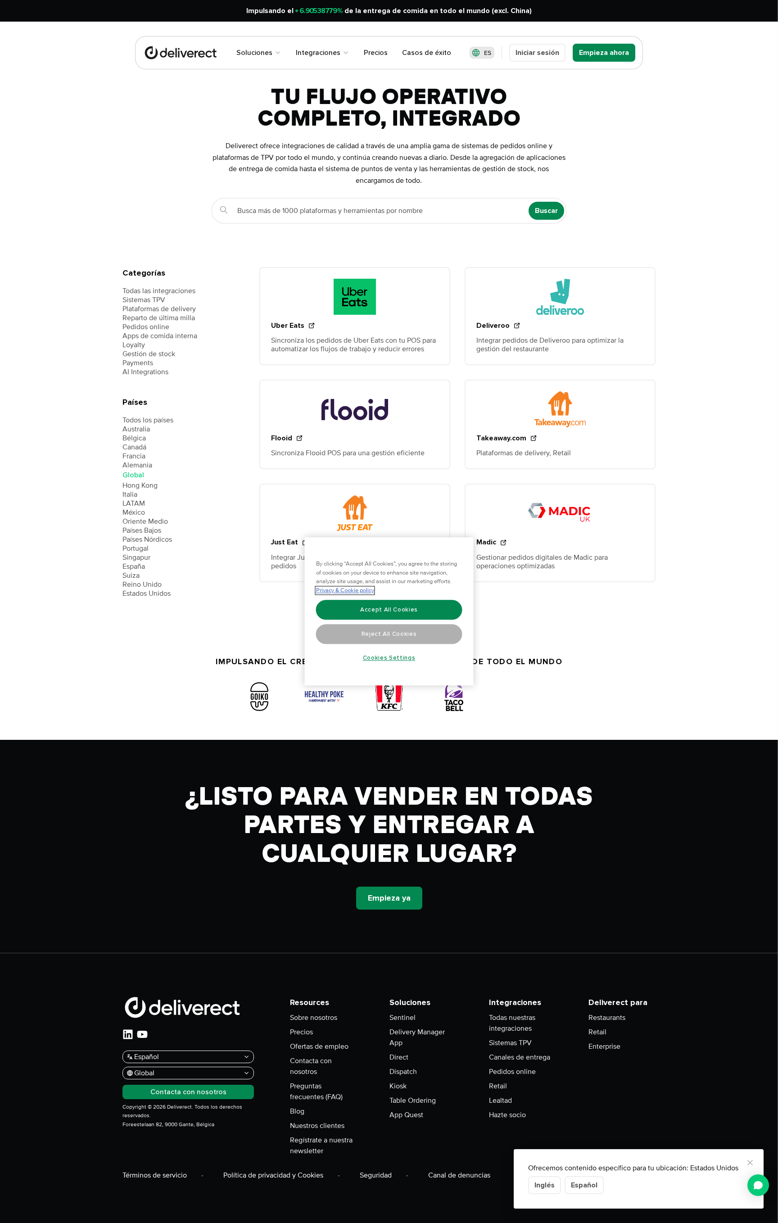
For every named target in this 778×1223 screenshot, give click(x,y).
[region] (389, 612)
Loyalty (133, 344)
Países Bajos (141, 530)
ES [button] (487, 53)
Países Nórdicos (147, 539)
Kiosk (398, 1086)
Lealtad (500, 1100)
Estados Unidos (146, 593)
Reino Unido (142, 584)
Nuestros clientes (317, 1125)
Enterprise (604, 1046)
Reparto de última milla (158, 317)
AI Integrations (145, 371)
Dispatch (403, 1071)
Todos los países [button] (147, 420)
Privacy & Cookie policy (345, 590)
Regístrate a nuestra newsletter (321, 1145)
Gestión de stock (148, 353)
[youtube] (142, 1034)
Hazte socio (507, 1114)
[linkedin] (127, 1034)
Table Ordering (412, 1100)
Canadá (134, 447)
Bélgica (134, 438)
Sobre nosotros (313, 1017)
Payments (137, 362)
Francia (133, 456)
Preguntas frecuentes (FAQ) (316, 1091)
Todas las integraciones (158, 290)
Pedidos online (145, 326)
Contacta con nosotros (311, 1066)
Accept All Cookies (389, 609)
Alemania (137, 465)
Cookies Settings (389, 657)
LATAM (133, 503)
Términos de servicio (154, 1175)
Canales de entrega (519, 1057)
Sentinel (402, 1017)
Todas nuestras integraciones (512, 1023)
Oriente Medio (145, 521)
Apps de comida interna (159, 335)
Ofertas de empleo (319, 1046)
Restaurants (606, 1017)
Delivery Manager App (417, 1037)
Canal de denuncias (459, 1175)
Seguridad (376, 1175)
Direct (398, 1057)
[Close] (750, 1162)
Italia (129, 494)
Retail (498, 1086)
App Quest (406, 1114)
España (133, 566)
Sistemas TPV (143, 299)
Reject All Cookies (389, 634)
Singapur (136, 557)
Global (133, 475)
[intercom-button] (758, 1185)
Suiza (131, 575)
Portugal (135, 548)
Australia (136, 429)
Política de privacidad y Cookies (273, 1175)
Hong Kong (140, 485)
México (133, 512)
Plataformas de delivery (159, 308)
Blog (297, 1111)
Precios (301, 1032)
